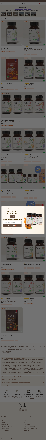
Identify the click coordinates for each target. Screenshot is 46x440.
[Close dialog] (43, 207)
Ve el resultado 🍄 (12, 225)
